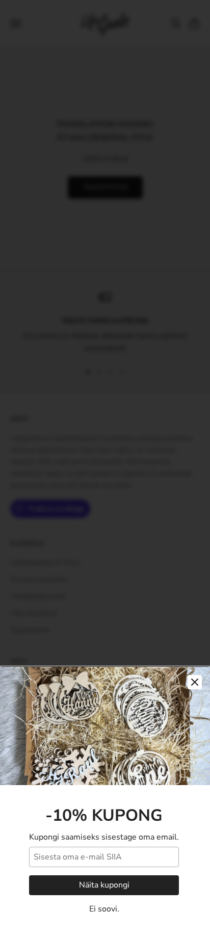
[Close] (195, 682)
